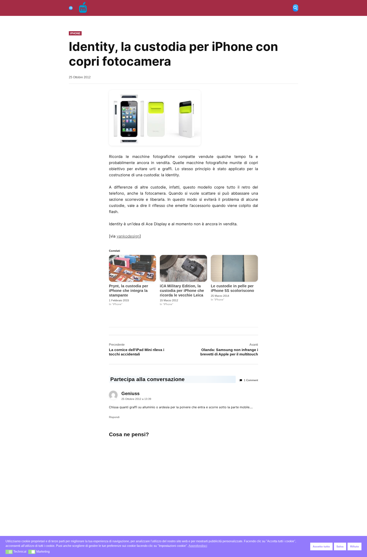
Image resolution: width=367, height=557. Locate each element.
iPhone (75, 33)
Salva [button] (339, 546)
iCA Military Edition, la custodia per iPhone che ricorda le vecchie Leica (182, 290)
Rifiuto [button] (354, 546)
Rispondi (114, 417)
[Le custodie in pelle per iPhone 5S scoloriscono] (234, 268)
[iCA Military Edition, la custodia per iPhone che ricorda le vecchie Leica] (183, 268)
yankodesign (128, 236)
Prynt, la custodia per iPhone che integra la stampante (128, 290)
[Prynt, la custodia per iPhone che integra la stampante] (132, 268)
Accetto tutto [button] (321, 546)
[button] (9, 552)
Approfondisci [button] (197, 545)
